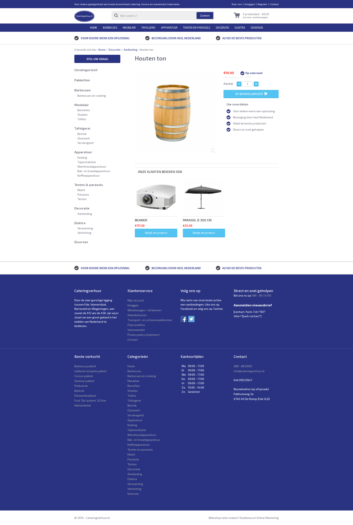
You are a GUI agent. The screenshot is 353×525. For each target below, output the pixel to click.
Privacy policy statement (143, 334)
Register (262, 4)
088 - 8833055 (243, 366)
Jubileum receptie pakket (90, 371)
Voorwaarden (136, 329)
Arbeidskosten (137, 315)
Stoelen (82, 114)
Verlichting (84, 232)
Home (93, 27)
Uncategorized (85, 70)
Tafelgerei (148, 27)
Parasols (83, 194)
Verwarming (85, 228)
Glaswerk (83, 138)
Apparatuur (169, 27)
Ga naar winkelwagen (255, 17)
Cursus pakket (83, 376)
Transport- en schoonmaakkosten (149, 320)
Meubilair (129, 27)
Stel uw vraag (97, 59)
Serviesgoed (85, 142)
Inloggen (250, 4)
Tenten (82, 199)
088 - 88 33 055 (261, 295)
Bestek (82, 133)
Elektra (240, 27)
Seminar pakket (84, 381)
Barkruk (79, 390)
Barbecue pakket (85, 366)
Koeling (82, 157)
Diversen (257, 27)
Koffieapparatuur (88, 175)
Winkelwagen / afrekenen (144, 310)
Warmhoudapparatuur (91, 166)
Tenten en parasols (196, 27)
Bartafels (83, 110)
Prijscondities (136, 325)
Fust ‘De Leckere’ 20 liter (90, 400)
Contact (274, 4)
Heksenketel (82, 405)
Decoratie (222, 27)
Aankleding (130, 49)
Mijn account (135, 300)
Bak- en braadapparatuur (93, 171)
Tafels (81, 119)
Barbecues (110, 27)
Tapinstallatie (86, 162)
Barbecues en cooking (91, 95)
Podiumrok (81, 385)
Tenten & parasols (88, 185)
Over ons (237, 4)
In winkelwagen (249, 94)
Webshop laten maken (223, 517)
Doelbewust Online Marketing (259, 517)
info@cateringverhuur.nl (249, 371)
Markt (81, 190)
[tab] (207, 165)
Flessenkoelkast (85, 395)
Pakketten (82, 80)
